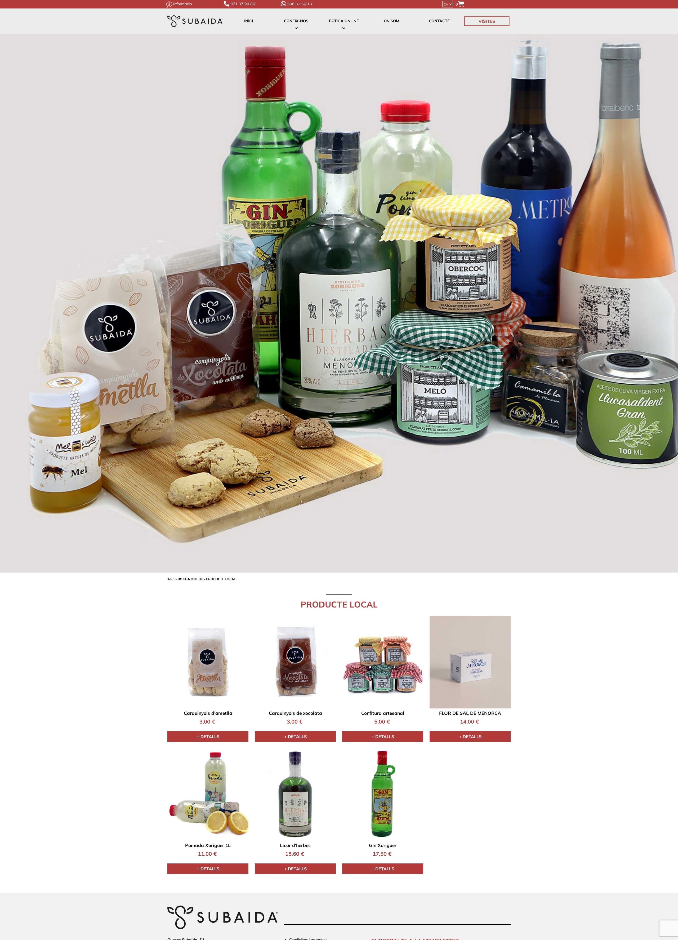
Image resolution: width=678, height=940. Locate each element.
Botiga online (344, 21)
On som (391, 21)
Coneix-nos (296, 21)
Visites (487, 21)
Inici (248, 21)
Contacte (439, 21)
